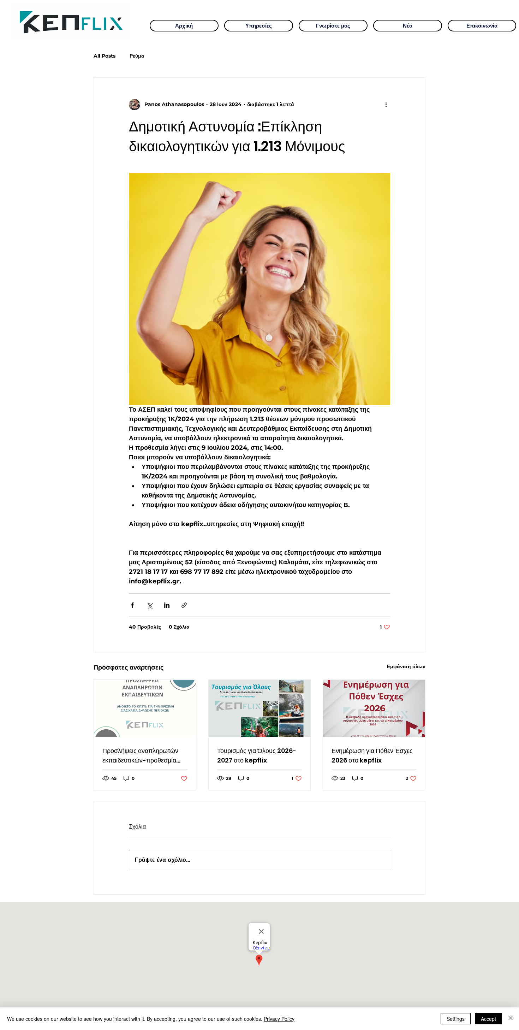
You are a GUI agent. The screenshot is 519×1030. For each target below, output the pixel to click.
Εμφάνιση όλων (406, 666)
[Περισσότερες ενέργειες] (386, 104)
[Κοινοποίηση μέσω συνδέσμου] (184, 605)
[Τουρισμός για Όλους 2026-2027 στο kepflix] (260, 708)
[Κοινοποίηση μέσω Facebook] (132, 605)
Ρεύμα (137, 56)
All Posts (104, 56)
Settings (456, 1018)
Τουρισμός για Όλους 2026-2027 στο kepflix (256, 755)
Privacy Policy (279, 1018)
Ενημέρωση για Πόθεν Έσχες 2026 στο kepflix (372, 755)
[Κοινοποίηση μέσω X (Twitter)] (149, 605)
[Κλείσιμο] (510, 1018)
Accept (488, 1018)
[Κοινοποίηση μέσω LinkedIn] (166, 605)
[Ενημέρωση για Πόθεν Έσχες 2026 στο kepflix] (374, 708)
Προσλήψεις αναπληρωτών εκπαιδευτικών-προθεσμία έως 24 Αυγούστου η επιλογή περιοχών (143, 755)
